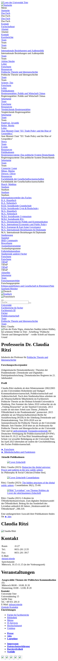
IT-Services (12, 623)
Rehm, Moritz (7, 125)
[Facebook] (3, 658)
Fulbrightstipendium (10, 251)
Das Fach (5, 13)
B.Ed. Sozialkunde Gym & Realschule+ (20, 208)
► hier (8, 516)
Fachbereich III (8, 310)
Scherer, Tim (7, 82)
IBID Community (9, 240)
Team (3, 40)
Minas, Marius (8, 171)
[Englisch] (6, 294)
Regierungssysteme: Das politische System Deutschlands (27, 155)
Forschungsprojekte (10, 280)
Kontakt (5, 24)
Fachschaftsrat (8, 26)
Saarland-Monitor (9, 288)
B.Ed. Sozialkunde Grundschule (16, 205)
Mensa (10, 620)
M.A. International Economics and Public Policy (24, 224)
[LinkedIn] (20, 658)
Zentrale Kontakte (9, 607)
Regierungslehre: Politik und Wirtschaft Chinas (23, 93)
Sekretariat (6, 98)
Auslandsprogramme (11, 246)
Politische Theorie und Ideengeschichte (19, 72)
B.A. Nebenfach (9, 203)
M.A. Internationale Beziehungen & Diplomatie (23, 230)
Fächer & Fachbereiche (18, 615)
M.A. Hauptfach (9, 211)
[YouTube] (12, 658)
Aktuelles (5, 272)
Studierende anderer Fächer (14, 254)
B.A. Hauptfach (8, 200)
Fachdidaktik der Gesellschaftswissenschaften (22, 179)
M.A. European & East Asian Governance (21, 227)
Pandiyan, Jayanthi (10, 123)
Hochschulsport (14, 625)
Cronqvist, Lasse (9, 168)
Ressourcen (6, 69)
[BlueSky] (8, 658)
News (4, 141)
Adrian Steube (8, 61)
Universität (6, 305)
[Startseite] (14, 2)
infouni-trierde (15, 604)
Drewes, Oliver (8, 173)
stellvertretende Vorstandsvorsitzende (30, 431)
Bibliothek (12, 617)
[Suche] (2, 300)
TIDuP (4, 262)
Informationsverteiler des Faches (16, 197)
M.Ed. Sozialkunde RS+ (12, 219)
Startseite (5, 10)
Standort (5, 238)
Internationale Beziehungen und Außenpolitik (22, 50)
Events (4, 147)
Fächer (4, 313)
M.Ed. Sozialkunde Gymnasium (16, 216)
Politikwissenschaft (10, 316)
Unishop (11, 628)
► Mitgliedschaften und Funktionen (18, 452)
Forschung (6, 66)
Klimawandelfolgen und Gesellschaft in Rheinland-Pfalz (27, 286)
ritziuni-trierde (8, 558)
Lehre (4, 64)
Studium (5, 187)
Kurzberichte (7, 37)
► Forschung (7, 449)
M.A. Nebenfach (9, 213)
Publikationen (7, 90)
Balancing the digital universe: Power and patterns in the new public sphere (26, 468)
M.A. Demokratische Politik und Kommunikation (24, 221)
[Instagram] (16, 658)
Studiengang (7, 235)
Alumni (4, 29)
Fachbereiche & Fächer (12, 308)
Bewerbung (6, 243)
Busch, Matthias (8, 184)
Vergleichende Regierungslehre (15, 109)
